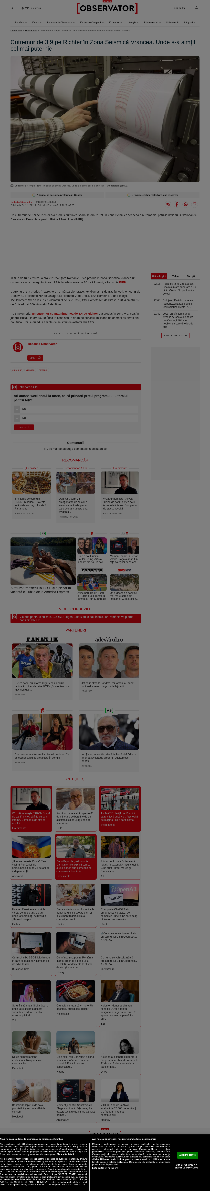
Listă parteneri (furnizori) (105, 1168)
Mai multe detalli (65, 1154)
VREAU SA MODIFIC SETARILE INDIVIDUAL (186, 1166)
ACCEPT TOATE (187, 1155)
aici (40, 1174)
